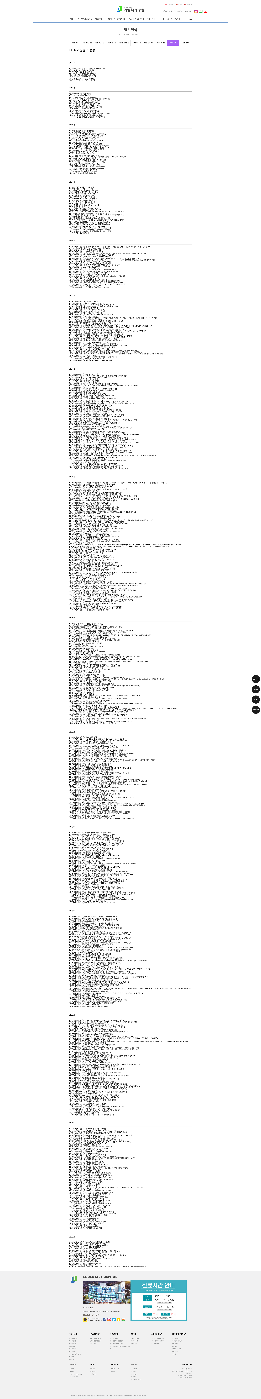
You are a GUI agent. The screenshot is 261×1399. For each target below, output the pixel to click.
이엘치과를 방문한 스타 (76, 1374)
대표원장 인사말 (124, 43)
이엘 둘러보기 (148, 43)
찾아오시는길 (161, 43)
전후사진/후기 (167, 19)
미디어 (159, 19)
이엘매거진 (93, 1374)
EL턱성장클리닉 (135, 1338)
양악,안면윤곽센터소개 (95, 1338)
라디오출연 (93, 1371)
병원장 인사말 (99, 43)
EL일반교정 (134, 1343)
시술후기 (113, 1371)
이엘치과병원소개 (73, 1338)
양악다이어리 (93, 1343)
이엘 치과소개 (74, 19)
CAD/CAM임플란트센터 (116, 1343)
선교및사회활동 (74, 1377)
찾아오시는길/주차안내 (75, 1354)
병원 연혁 (173, 43)
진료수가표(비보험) (136, 1379)
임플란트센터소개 (114, 1338)
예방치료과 (174, 1346)
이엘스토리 (151, 19)
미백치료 (174, 1354)
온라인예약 (134, 1374)
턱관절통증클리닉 (176, 1349)
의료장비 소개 (136, 43)
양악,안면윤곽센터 (87, 19)
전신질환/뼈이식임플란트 (116, 1341)
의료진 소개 (112, 43)
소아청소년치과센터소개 (157, 1338)
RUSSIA (189, 4)
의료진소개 (72, 1346)
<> (147, 520)
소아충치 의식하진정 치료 (157, 1341)
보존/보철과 (175, 1351)
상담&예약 (177, 19)
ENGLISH (170, 4)
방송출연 (92, 1369)
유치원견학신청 (155, 1343)
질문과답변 (134, 1369)
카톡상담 (133, 1371)
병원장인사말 (72, 1343)
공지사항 (72, 1369)
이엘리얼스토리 (115, 1369)
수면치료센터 (175, 1338)
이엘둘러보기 (72, 1351)
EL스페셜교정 (134, 1341)
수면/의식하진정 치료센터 (137, 19)
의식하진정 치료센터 (177, 1341)
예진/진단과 (175, 1343)
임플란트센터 (99, 19)
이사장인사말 (72, 1341)
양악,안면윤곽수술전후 (95, 1341)
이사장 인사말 (87, 43)
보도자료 (72, 1371)
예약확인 (133, 1377)
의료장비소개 (72, 1349)
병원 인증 (185, 43)
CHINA (180, 4)
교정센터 (109, 19)
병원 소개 (75, 43)
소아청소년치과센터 (120, 19)
